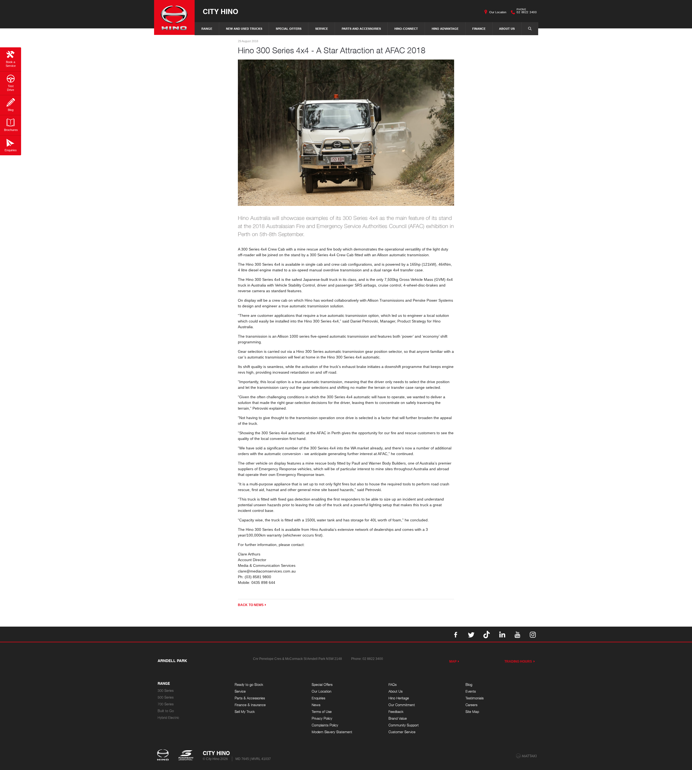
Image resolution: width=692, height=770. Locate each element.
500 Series (166, 697)
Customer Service (401, 732)
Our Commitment (401, 705)
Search (530, 28)
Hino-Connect (406, 28)
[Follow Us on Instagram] (532, 634)
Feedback (396, 712)
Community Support (403, 725)
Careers (471, 705)
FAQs (392, 685)
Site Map (472, 712)
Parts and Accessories (361, 28)
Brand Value (397, 718)
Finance (478, 28)
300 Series (166, 691)
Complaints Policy (325, 725)
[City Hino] (174, 17)
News (316, 705)
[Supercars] (185, 755)
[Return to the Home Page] (164, 755)
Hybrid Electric (168, 718)
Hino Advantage (445, 28)
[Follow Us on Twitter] (471, 634)
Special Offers (288, 28)
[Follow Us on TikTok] (486, 634)
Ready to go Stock (249, 685)
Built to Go (166, 711)
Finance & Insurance (250, 705)
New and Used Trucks (244, 28)
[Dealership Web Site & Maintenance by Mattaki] (526, 756)
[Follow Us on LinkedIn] (502, 634)
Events (470, 691)
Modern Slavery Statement (332, 732)
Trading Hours (518, 661)
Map (453, 661)
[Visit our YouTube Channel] (517, 634)
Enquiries (318, 698)
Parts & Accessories (250, 698)
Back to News (251, 605)
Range (206, 28)
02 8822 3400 (527, 11)
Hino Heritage (398, 698)
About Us (507, 28)
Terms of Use (322, 712)
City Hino (220, 11)
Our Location (497, 12)
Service (321, 28)
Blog (468, 685)
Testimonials (474, 698)
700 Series (166, 704)
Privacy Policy (322, 718)
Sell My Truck (245, 712)
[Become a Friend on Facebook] (455, 634)
